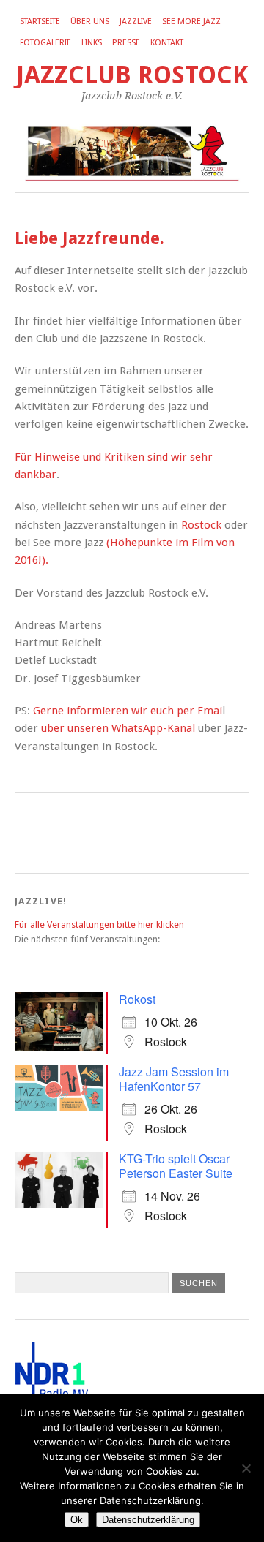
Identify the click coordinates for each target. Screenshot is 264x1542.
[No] (245, 1468)
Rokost (137, 999)
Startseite (40, 21)
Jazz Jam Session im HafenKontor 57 (174, 1079)
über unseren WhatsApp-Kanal (118, 728)
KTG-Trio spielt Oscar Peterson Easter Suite (175, 1166)
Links (91, 43)
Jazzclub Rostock (132, 75)
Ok (76, 1519)
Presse (126, 43)
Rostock (201, 525)
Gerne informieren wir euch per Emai (127, 710)
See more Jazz (191, 21)
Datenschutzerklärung (148, 1519)
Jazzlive (136, 21)
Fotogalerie (45, 43)
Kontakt (166, 43)
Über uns (89, 21)
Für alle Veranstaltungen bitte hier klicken (99, 924)
